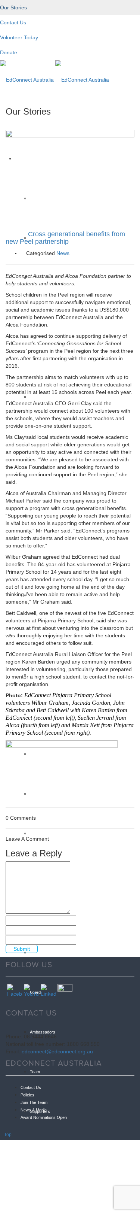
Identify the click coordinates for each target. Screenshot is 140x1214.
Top (8, 1134)
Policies (27, 1095)
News (62, 253)
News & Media (34, 1110)
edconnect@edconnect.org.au (57, 1051)
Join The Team (34, 1102)
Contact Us (31, 1087)
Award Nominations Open (44, 1117)
